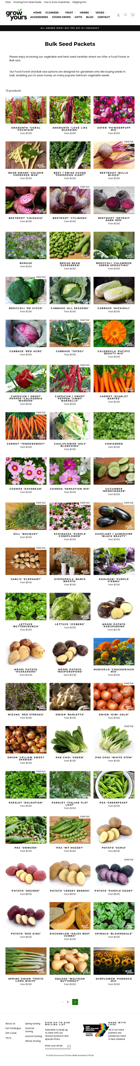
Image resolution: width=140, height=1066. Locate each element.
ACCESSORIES (39, 17)
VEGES (100, 12)
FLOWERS (52, 12)
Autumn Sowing (33, 1036)
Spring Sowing (32, 1023)
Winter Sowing (33, 1041)
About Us (10, 1023)
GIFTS (78, 17)
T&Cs (8, 1037)
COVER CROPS (61, 17)
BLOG (90, 17)
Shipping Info (79, 2)
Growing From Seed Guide (27, 2)
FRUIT (69, 12)
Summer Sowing (29, 1030)
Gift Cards (11, 1033)
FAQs (8, 2)
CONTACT (104, 17)
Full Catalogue (13, 1028)
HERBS (84, 12)
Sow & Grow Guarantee (57, 2)
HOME (37, 12)
